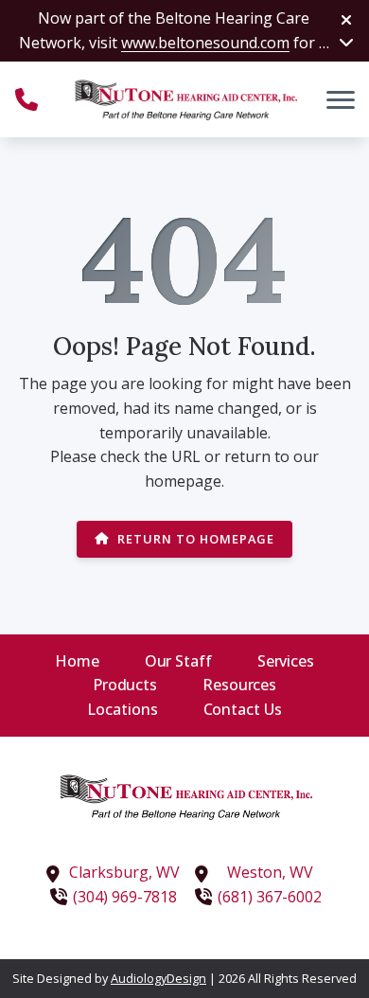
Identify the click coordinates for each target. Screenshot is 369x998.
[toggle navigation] (340, 99)
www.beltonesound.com (205, 42)
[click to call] (26, 99)
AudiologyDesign (158, 978)
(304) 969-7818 (125, 896)
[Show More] (346, 42)
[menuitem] (77, 662)
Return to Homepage (195, 538)
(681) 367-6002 (270, 896)
